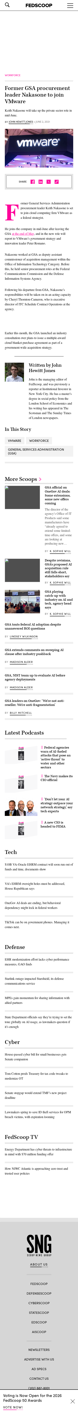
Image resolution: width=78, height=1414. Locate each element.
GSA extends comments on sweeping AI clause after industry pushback (34, 652)
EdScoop (39, 1322)
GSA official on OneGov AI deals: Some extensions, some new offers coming (57, 495)
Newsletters (39, 1349)
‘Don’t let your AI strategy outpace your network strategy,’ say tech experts (57, 805)
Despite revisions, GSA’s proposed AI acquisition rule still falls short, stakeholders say (58, 568)
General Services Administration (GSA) (36, 451)
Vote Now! (13, 1407)
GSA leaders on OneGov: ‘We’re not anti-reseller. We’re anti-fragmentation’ (35, 703)
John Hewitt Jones (21, 121)
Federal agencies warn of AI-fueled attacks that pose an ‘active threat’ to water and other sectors (56, 757)
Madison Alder (21, 662)
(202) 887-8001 (39, 1388)
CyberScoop (39, 1303)
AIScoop (39, 1332)
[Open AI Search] (13, 4)
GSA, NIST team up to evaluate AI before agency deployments (35, 677)
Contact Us (39, 1378)
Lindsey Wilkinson (24, 636)
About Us (39, 1264)
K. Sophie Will (60, 551)
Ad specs (39, 1369)
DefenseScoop (39, 1293)
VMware (14, 440)
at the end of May (23, 233)
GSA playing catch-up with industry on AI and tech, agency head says (59, 599)
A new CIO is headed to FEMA (53, 824)
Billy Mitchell (21, 713)
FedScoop (39, 1284)
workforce (39, 440)
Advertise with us (39, 1359)
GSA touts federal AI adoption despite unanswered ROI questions (33, 626)
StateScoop (39, 1312)
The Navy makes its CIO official (57, 778)
